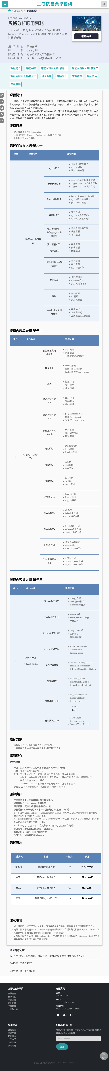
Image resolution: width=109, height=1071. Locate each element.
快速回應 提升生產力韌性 (22, 971)
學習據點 (12, 1000)
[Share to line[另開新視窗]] (2, 108)
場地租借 (12, 1036)
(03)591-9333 (62, 995)
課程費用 (92, 76)
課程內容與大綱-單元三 (24, 76)
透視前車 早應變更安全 (21, 963)
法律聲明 (12, 1006)
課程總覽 (18, 11)
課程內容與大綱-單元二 (85, 68)
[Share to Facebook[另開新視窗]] (2, 114)
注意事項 (16, 84)
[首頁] (9, 10)
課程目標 (31, 68)
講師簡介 (62, 76)
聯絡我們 (12, 1003)
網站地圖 (12, 1046)
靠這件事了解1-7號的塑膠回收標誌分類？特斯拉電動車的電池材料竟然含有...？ (47, 956)
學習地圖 (12, 1033)
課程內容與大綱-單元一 (54, 68)
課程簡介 (16, 68)
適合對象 (47, 76)
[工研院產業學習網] (54, 4)
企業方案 (12, 1039)
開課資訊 (77, 76)
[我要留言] (2, 95)
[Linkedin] (58, 1015)
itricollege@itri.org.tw (65, 1002)
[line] (64, 1015)
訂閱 (62, 1047)
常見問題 (12, 1042)
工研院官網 (13, 1009)
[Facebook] (70, 1015)
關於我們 (12, 993)
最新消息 (12, 997)
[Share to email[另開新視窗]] (2, 121)
